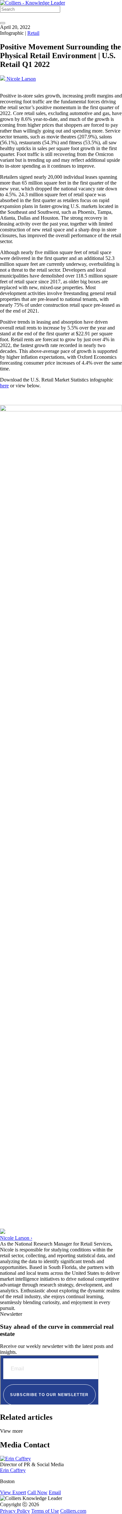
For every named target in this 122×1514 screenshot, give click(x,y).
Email (55, 1492)
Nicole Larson (20, 79)
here (4, 385)
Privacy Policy (15, 1511)
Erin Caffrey (13, 1470)
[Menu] (2, 23)
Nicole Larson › (16, 1238)
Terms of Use (45, 1511)
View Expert (13, 1492)
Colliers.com (73, 1511)
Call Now (37, 1492)
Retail (33, 33)
